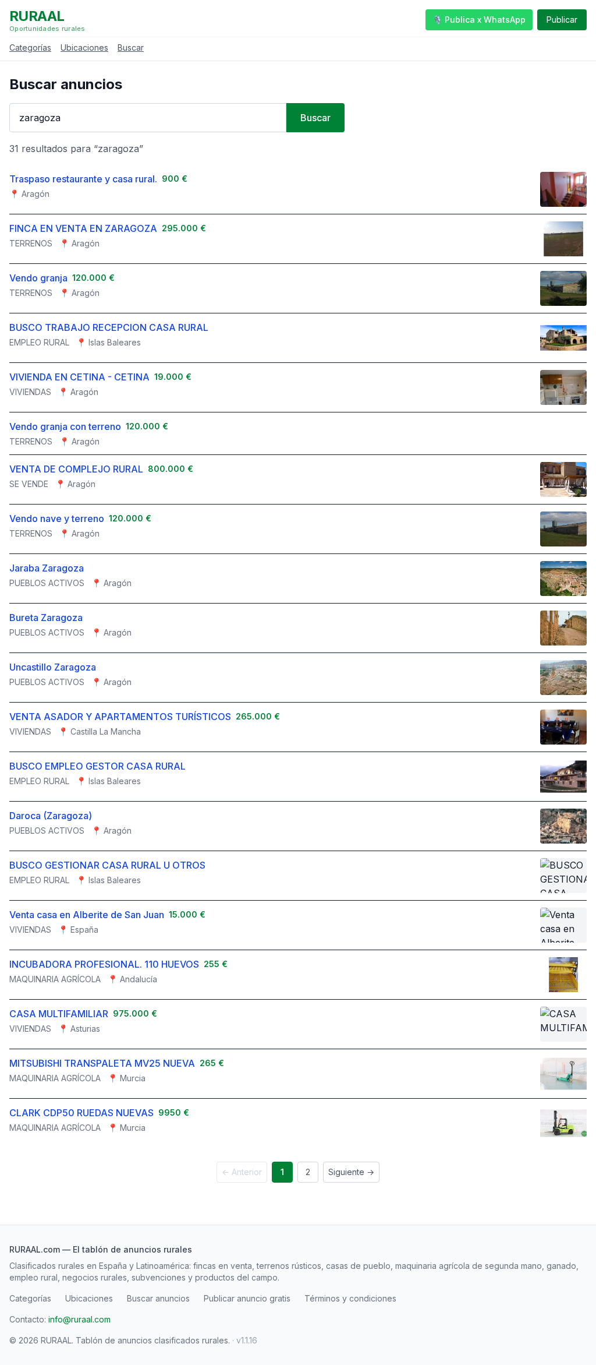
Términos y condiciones (350, 1298)
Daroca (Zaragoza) (50, 815)
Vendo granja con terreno (65, 426)
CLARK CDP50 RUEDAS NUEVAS (81, 1113)
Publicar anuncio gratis (247, 1298)
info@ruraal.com (79, 1319)
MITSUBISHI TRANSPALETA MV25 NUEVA (102, 1063)
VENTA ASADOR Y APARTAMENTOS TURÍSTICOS (120, 716)
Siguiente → (351, 1172)
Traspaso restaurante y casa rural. (83, 179)
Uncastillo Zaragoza (52, 667)
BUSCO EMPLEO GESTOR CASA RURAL (97, 766)
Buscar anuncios (158, 1298)
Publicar (562, 19)
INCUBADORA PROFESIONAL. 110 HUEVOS (104, 964)
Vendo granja (38, 278)
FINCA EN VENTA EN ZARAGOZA (83, 228)
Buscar (131, 47)
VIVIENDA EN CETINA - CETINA (79, 377)
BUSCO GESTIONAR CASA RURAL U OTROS (107, 865)
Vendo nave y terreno (56, 518)
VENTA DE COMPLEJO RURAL (76, 469)
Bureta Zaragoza (46, 617)
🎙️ (479, 19)
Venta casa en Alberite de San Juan (86, 914)
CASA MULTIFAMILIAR (58, 1014)
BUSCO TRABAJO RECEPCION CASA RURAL (108, 327)
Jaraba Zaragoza (46, 568)
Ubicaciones (84, 47)
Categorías (30, 47)
